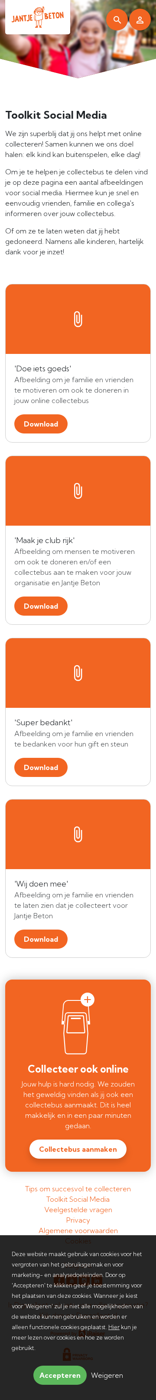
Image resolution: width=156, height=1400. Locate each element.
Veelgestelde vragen (78, 1209)
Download (41, 424)
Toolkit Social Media (78, 1199)
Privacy (78, 1220)
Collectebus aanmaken (78, 1149)
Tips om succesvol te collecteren (78, 1188)
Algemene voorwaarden (78, 1230)
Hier (114, 1326)
